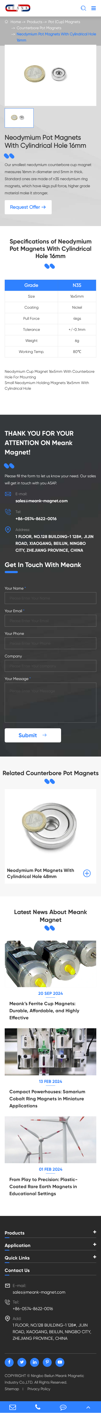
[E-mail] (12, 1407)
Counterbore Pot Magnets (39, 28)
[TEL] (38, 1407)
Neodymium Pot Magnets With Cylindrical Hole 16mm (56, 37)
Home (16, 22)
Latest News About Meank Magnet (50, 915)
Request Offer (28, 207)
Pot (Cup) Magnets (64, 22)
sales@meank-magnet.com (42, 500)
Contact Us (17, 1270)
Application (18, 1245)
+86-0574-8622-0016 (36, 518)
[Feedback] (63, 1407)
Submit (33, 735)
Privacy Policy (38, 1389)
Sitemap (12, 1389)
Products (34, 22)
